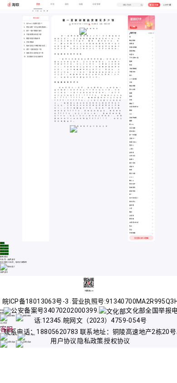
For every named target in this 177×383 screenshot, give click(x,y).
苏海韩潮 (132, 233)
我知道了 (11, 266)
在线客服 (4, 254)
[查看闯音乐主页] (152, 37)
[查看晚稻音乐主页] (152, 94)
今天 (73, 48)
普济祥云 (132, 201)
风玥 (131, 100)
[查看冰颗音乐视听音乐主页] (152, 223)
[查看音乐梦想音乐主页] (152, 90)
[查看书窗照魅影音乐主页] (152, 69)
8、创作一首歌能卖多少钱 (33, 49)
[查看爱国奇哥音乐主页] (152, 192)
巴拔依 (131, 215)
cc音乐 (131, 149)
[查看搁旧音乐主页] (152, 212)
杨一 (131, 194)
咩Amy (131, 124)
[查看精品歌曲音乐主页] (152, 41)
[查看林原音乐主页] (152, 170)
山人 (131, 114)
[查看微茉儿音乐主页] (152, 146)
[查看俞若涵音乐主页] (152, 44)
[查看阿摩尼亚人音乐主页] (152, 143)
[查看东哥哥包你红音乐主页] (152, 107)
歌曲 (92, 38)
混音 (83, 77)
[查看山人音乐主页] (152, 114)
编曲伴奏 (94, 97)
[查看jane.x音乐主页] (152, 178)
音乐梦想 (132, 89)
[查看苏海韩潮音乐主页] (152, 233)
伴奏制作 (76, 74)
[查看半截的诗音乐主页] (152, 72)
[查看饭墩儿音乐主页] (152, 160)
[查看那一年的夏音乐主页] (152, 135)
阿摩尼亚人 (133, 142)
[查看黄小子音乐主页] (152, 181)
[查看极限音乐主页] (152, 97)
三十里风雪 (133, 79)
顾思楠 (131, 219)
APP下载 (167, 5)
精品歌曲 (132, 40)
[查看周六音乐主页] (152, 76)
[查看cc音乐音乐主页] (152, 149)
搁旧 (131, 212)
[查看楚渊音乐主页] (152, 62)
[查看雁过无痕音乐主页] (152, 174)
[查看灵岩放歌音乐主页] (152, 129)
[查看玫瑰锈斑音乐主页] (152, 188)
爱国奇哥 (132, 191)
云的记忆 (132, 156)
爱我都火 (132, 131)
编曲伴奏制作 (108, 67)
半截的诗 (132, 72)
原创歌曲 (77, 36)
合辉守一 (132, 138)
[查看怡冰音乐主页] (152, 227)
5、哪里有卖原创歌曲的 (32, 38)
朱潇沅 (131, 54)
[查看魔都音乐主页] (152, 121)
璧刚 (131, 110)
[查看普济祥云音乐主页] (152, 202)
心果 (131, 208)
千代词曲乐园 (133, 58)
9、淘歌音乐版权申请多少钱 (33, 53)
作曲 (100, 59)
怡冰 (131, 226)
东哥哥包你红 (133, 107)
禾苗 (131, 82)
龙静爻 (131, 166)
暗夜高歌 (132, 86)
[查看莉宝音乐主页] (152, 65)
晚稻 (131, 93)
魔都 (131, 121)
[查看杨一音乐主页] (152, 195)
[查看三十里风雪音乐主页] (152, 80)
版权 (112, 36)
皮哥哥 (131, 152)
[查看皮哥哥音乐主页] (152, 153)
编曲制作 (80, 69)
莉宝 (131, 65)
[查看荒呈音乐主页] (152, 230)
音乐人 (118, 59)
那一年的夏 (133, 135)
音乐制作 (60, 90)
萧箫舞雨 (132, 51)
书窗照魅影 (133, 68)
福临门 (131, 103)
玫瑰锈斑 (132, 187)
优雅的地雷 (133, 47)
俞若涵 (131, 43)
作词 (94, 59)
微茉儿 (131, 145)
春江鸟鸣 (132, 163)
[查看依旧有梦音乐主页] (152, 184)
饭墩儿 (131, 159)
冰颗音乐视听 (133, 222)
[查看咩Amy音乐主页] (152, 125)
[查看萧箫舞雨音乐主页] (152, 51)
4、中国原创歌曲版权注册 (33, 34)
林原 (131, 170)
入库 (67, 41)
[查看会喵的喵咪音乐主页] (152, 118)
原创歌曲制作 (64, 82)
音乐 (70, 121)
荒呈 (131, 230)
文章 (111, 69)
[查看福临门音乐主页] (152, 104)
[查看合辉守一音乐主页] (152, 139)
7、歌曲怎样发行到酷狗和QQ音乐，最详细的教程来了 (42, 46)
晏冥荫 (131, 205)
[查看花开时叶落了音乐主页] (152, 198)
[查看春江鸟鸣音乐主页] (152, 163)
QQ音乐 (79, 41)
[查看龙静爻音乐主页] (152, 167)
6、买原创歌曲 (29, 42)
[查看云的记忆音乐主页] (152, 156)
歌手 (64, 43)
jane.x (131, 177)
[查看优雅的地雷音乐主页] (152, 48)
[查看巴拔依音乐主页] (152, 216)
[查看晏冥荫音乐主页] (152, 206)
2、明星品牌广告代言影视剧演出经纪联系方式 (39, 27)
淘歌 (64, 121)
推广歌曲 (4, 248)
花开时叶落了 (133, 198)
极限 (131, 96)
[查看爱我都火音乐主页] (152, 132)
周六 (131, 75)
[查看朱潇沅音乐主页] (152, 55)
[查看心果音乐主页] (152, 209)
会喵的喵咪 (133, 117)
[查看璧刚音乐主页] (152, 111)
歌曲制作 (4, 246)
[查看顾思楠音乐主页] (152, 219)
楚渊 (131, 61)
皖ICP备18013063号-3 (36, 301)
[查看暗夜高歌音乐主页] (152, 86)
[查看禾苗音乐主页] (152, 83)
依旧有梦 (132, 184)
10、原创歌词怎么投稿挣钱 (33, 57)
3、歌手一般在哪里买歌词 (33, 31)
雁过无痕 (132, 173)
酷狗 (91, 41)
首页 (2, 243)
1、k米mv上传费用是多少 (33, 24)
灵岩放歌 (132, 128)
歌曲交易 (4, 251)
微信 (86, 118)
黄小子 (131, 181)
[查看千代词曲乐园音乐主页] (152, 58)
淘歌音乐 (80, 108)
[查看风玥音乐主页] (152, 100)
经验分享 (107, 24)
